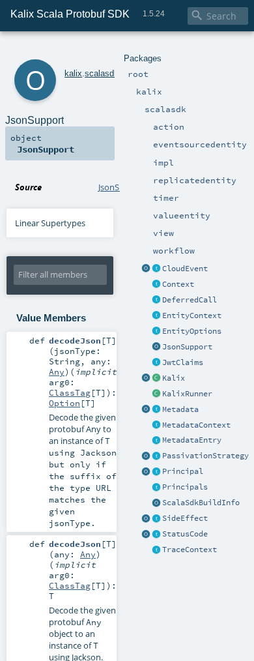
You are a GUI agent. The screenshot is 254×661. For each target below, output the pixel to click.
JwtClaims (182, 362)
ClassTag (70, 392)
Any (56, 371)
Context (178, 284)
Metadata (180, 409)
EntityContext (191, 315)
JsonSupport (187, 346)
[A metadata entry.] (156, 440)
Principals (185, 487)
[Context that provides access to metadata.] (156, 425)
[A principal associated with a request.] (156, 472)
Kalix (173, 378)
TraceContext (189, 549)
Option (64, 403)
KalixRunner (187, 393)
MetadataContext (196, 425)
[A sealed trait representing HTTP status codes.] (156, 534)
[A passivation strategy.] (146, 456)
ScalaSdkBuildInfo (201, 502)
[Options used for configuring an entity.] (156, 332)
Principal (182, 471)
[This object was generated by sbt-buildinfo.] (156, 503)
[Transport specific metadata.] (156, 410)
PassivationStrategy (205, 455)
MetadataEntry (191, 440)
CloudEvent (185, 268)
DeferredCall (189, 299)
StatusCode (185, 533)
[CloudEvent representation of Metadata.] (156, 269)
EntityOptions (191, 331)
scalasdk (102, 73)
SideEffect (185, 518)
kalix (73, 73)
